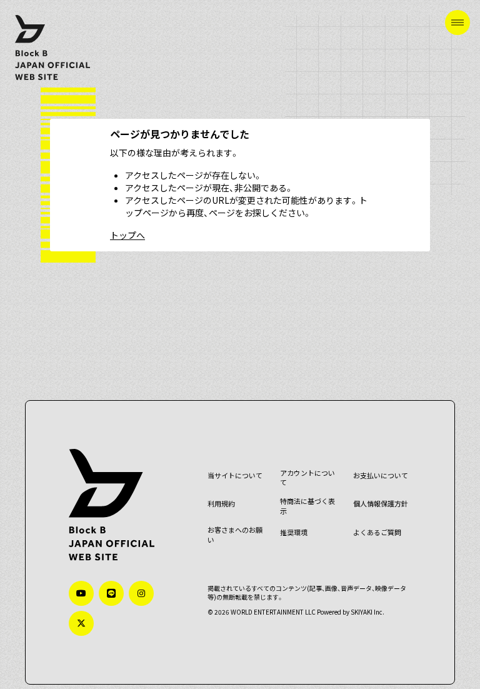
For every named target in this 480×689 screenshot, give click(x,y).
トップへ (127, 235)
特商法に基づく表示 (307, 506)
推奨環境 (294, 532)
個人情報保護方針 (380, 503)
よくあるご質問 (377, 532)
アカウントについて (307, 478)
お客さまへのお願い (235, 535)
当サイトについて (235, 475)
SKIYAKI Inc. (367, 611)
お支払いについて (380, 475)
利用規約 (221, 503)
